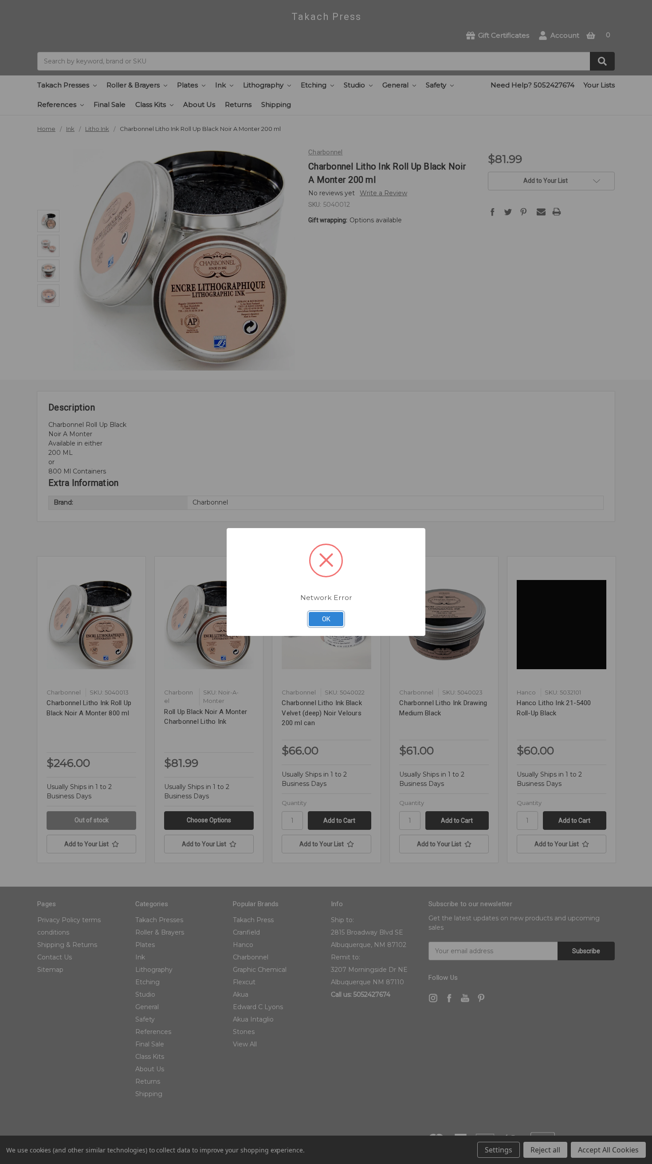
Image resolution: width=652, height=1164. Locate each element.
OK (326, 619)
